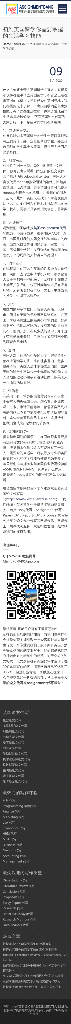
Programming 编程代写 (19, 806)
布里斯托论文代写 (15, 726)
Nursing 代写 (12, 850)
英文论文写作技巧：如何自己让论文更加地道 (33, 976)
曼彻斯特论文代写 (15, 753)
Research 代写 (13, 908)
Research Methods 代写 (20, 919)
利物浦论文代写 (13, 731)
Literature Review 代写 (19, 886)
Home (7, 44)
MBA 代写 (9, 839)
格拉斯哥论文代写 (15, 765)
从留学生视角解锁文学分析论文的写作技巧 (31, 981)
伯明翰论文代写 (13, 770)
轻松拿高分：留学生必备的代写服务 (27, 944)
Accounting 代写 (14, 856)
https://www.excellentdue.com (31, 499)
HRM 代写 (10, 833)
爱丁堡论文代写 (13, 742)
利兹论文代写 (12, 748)
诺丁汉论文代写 (13, 776)
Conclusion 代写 (14, 892)
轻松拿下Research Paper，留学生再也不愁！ (34, 987)
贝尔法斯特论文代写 (16, 759)
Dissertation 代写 (15, 880)
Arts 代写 (9, 800)
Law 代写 (9, 822)
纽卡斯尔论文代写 (15, 781)
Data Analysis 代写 (16, 925)
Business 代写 (12, 845)
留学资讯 (19, 44)
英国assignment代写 (50, 228)
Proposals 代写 (13, 897)
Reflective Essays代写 (18, 914)
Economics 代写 (14, 828)
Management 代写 (16, 861)
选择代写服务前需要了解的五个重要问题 (30, 949)
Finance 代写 (12, 811)
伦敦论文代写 (12, 720)
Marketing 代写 (14, 817)
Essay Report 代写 (15, 903)
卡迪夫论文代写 (13, 737)
